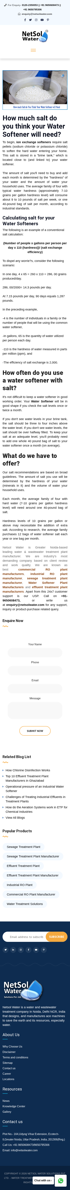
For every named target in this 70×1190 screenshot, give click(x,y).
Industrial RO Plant (19, 885)
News (6, 1100)
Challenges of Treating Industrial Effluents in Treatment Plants (35, 799)
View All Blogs (15, 817)
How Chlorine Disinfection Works (28, 770)
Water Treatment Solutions (25, 904)
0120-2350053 (30, 5)
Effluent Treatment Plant (23, 866)
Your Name (35, 644)
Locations (8, 1079)
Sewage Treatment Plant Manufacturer (33, 856)
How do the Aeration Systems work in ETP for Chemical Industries (36, 809)
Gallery (7, 1111)
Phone (35, 662)
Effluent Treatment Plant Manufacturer (32, 875)
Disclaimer (9, 1052)
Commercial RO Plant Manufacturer (31, 894)
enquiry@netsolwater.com (37, 14)
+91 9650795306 (32, 9)
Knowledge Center (14, 1106)
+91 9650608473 (49, 5)
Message (35, 698)
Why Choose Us (12, 1046)
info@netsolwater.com (24, 1150)
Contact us (9, 1068)
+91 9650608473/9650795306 (31, 1144)
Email (35, 680)
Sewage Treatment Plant (23, 847)
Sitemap (8, 1062)
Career (7, 1073)
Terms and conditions (15, 1057)
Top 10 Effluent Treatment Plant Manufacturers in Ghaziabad (27, 778)
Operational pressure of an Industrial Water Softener (35, 789)
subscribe (56, 937)
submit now (35, 731)
